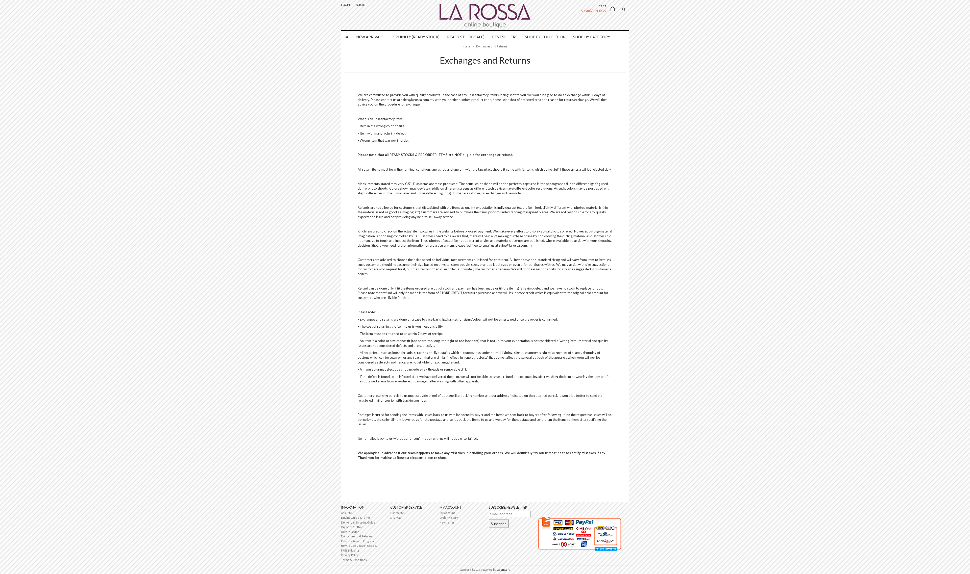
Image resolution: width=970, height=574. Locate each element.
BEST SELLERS (504, 37)
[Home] (346, 37)
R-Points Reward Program (357, 541)
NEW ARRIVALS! (370, 37)
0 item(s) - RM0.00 (593, 10)
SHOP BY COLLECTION (545, 37)
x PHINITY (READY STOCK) (416, 37)
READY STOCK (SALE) (465, 37)
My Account (447, 512)
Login (345, 4)
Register (360, 4)
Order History (449, 517)
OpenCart (503, 569)
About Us (347, 512)
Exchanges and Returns (491, 46)
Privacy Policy (350, 555)
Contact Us (397, 512)
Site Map (395, 517)
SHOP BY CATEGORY (591, 37)
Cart (602, 6)
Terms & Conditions (354, 559)
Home (466, 46)
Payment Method (352, 527)
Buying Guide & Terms (356, 517)
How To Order (350, 531)
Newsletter (447, 522)
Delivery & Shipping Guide (358, 522)
